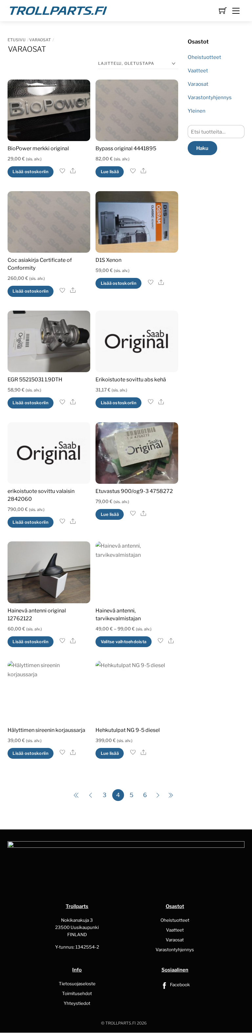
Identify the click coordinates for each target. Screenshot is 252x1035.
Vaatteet (198, 70)
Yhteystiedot (77, 1003)
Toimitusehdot (77, 993)
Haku (202, 148)
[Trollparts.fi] (58, 10)
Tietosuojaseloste (77, 983)
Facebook (179, 984)
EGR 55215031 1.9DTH (35, 379)
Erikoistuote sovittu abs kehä (130, 379)
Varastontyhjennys (210, 97)
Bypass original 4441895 (125, 148)
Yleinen (196, 111)
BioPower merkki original (38, 148)
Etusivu (17, 39)
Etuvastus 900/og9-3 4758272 (134, 491)
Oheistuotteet (204, 57)
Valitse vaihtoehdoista (124, 641)
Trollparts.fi (120, 1023)
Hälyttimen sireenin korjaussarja (46, 730)
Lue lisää (110, 171)
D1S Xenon (108, 260)
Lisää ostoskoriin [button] (30, 171)
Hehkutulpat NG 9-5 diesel (127, 730)
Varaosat (40, 39)
